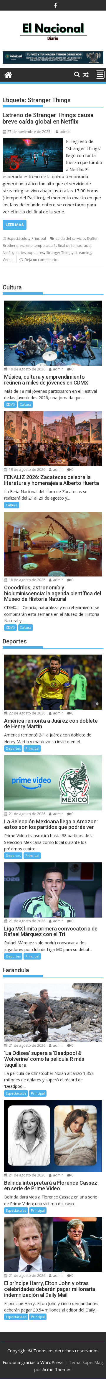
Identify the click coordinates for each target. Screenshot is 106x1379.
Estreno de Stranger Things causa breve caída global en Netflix (48, 118)
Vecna (8, 259)
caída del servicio (70, 238)
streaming (82, 252)
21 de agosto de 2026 (26, 813)
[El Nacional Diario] (8, 74)
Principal (39, 238)
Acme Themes (57, 1369)
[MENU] (100, 74)
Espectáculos (18, 238)
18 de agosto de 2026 (26, 579)
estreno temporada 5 (38, 245)
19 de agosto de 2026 (26, 369)
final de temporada (74, 245)
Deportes (13, 748)
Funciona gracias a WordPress (33, 1362)
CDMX (10, 404)
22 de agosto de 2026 (26, 713)
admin (65, 131)
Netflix (8, 252)
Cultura (25, 404)
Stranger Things (59, 252)
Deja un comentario (40, 259)
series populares (30, 252)
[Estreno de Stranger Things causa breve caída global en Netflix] (33, 141)
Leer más (15, 224)
